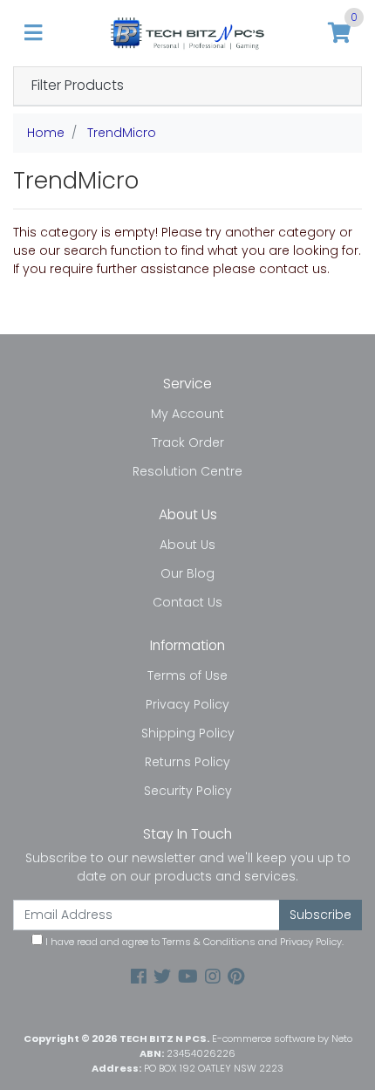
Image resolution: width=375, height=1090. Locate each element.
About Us (187, 544)
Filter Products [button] (77, 86)
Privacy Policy (187, 704)
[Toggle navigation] (33, 33)
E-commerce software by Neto (282, 1038)
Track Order (188, 442)
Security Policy (188, 790)
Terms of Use (187, 675)
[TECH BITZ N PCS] (188, 32)
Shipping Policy (188, 733)
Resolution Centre (187, 471)
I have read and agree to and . (193, 942)
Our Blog (187, 573)
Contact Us (187, 602)
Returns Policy (187, 762)
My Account (187, 413)
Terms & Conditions (209, 942)
